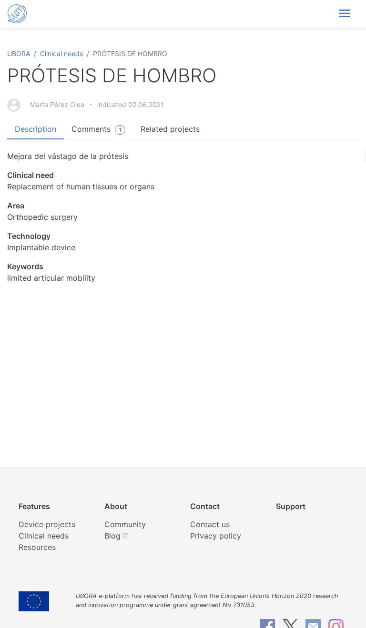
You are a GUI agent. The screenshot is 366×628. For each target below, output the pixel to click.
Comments (96, 129)
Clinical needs (61, 53)
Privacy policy (215, 535)
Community (125, 524)
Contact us (210, 524)
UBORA (18, 53)
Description (35, 129)
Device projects (47, 524)
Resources (37, 547)
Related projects (170, 129)
